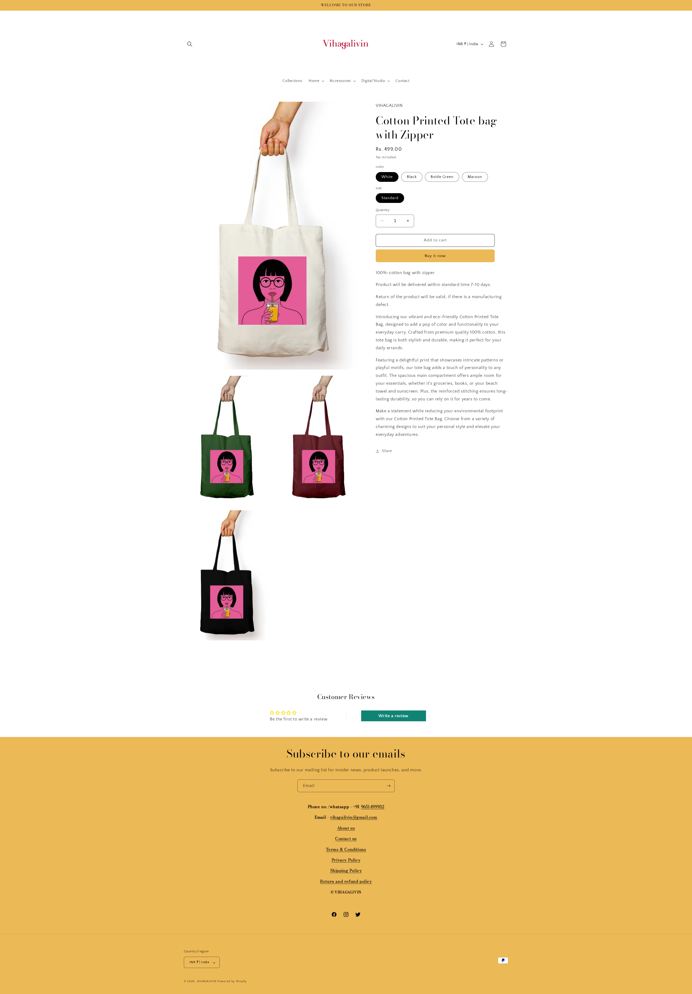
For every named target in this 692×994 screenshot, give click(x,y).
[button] (190, 44)
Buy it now (435, 255)
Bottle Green (442, 177)
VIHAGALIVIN (207, 981)
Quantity (383, 210)
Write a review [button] (393, 715)
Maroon (475, 177)
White (387, 177)
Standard (389, 198)
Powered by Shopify (232, 981)
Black (412, 177)
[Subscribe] (388, 785)
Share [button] (387, 451)
